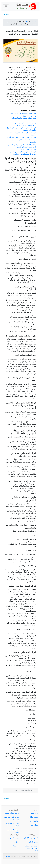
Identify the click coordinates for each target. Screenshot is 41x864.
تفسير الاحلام (33, 842)
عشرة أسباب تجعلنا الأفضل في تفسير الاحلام (31, 848)
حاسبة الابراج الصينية (12, 813)
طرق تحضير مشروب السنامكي (25, 125)
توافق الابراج (34, 821)
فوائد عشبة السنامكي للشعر (26, 147)
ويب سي (33, 21)
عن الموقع (15, 846)
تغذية (26, 21)
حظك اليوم (34, 825)
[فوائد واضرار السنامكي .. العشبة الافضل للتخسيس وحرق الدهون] (20, 51)
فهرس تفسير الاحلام (31, 838)
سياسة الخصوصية (13, 838)
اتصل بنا (16, 842)
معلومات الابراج (33, 817)
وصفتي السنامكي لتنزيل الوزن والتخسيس (22, 144)
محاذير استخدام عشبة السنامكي (25, 123)
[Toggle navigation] (6, 6)
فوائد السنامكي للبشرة (28, 149)
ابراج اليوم (34, 813)
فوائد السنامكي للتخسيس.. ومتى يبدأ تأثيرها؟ (21, 137)
